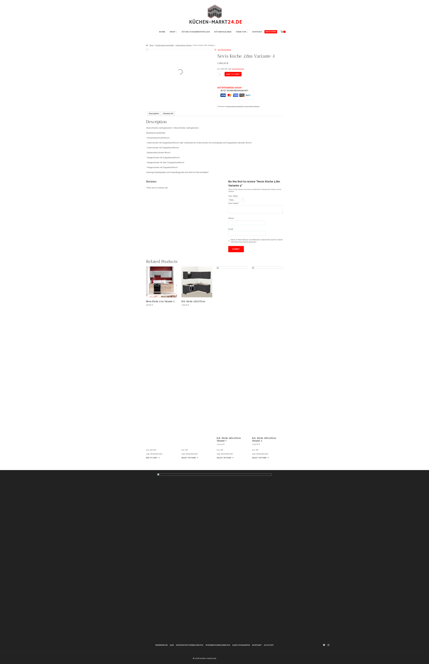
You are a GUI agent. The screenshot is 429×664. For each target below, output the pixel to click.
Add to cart (233, 74)
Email (231, 229)
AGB (172, 645)
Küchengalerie (222, 32)
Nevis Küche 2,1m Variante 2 (160, 301)
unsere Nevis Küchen (251, 106)
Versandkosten (238, 69)
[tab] (154, 113)
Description (154, 114)
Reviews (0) (168, 114)
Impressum (161, 645)
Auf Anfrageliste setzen (229, 87)
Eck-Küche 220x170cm (193, 301)
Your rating (233, 196)
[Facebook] (324, 645)
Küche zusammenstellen (196, 32)
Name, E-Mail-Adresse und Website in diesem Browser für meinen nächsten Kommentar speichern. (257, 241)
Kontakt (257, 32)
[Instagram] (328, 645)
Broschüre (271, 32)
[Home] (147, 45)
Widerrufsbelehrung (218, 645)
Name (231, 218)
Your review (234, 203)
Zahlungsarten (241, 645)
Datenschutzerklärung (189, 645)
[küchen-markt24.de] (216, 15)
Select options (188, 458)
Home (162, 32)
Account (269, 645)
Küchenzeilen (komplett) (235, 106)
